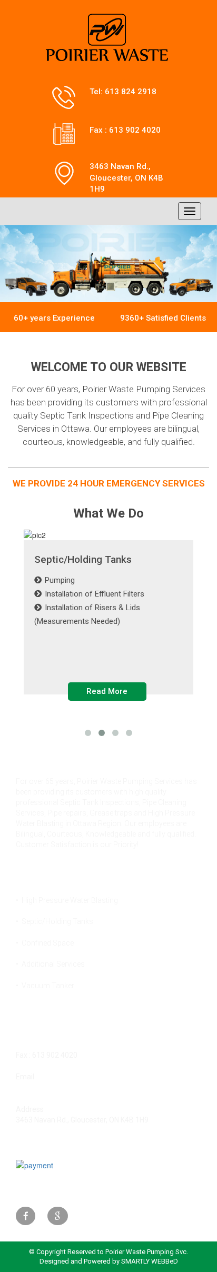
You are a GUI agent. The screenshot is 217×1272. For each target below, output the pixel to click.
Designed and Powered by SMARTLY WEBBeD (109, 1261)
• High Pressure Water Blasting (67, 900)
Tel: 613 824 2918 (123, 91)
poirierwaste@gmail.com (57, 1087)
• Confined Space (45, 943)
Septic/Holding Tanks (83, 559)
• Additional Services (50, 964)
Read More (106, 691)
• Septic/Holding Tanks (54, 921)
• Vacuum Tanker (45, 985)
